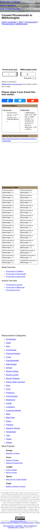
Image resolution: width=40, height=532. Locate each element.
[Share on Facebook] (7, 100)
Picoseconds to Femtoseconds (16, 274)
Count (8, 357)
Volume (9, 442)
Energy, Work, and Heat (15, 382)
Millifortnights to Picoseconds (12, 84)
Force (8, 389)
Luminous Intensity (13, 410)
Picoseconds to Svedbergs (14, 271)
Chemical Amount (13, 353)
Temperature (11, 432)
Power (8, 421)
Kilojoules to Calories (13, 453)
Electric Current (12, 375)
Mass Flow (10, 417)
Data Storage (11, 364)
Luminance (10, 407)
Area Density (11, 350)
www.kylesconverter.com (18, 521)
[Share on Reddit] (32, 100)
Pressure (9, 425)
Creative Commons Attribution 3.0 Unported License (17, 522)
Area (8, 346)
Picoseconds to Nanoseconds (15, 276)
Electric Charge (12, 371)
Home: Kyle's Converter (11, 2)
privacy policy (21, 507)
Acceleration (11, 339)
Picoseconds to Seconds (14, 285)
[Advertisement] (20, 47)
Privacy (37, 522)
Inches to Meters (11, 470)
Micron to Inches (11, 472)
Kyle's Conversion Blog (11, 9)
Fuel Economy (12, 396)
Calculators (19, 526)
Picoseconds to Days (13, 290)
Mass (8, 414)
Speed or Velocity (13, 428)
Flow (8, 385)
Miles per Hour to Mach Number (16, 479)
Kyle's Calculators (8, 5)
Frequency (10, 393)
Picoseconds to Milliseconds (15, 287)
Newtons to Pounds (12, 460)
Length (9, 403)
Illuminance (10, 400)
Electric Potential (12, 378)
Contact (21, 527)
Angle (8, 343)
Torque (9, 439)
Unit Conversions (8, 526)
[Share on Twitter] (20, 100)
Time (8, 435)
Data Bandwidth (12, 361)
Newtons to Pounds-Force (14, 463)
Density (9, 368)
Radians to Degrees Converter (15, 486)
